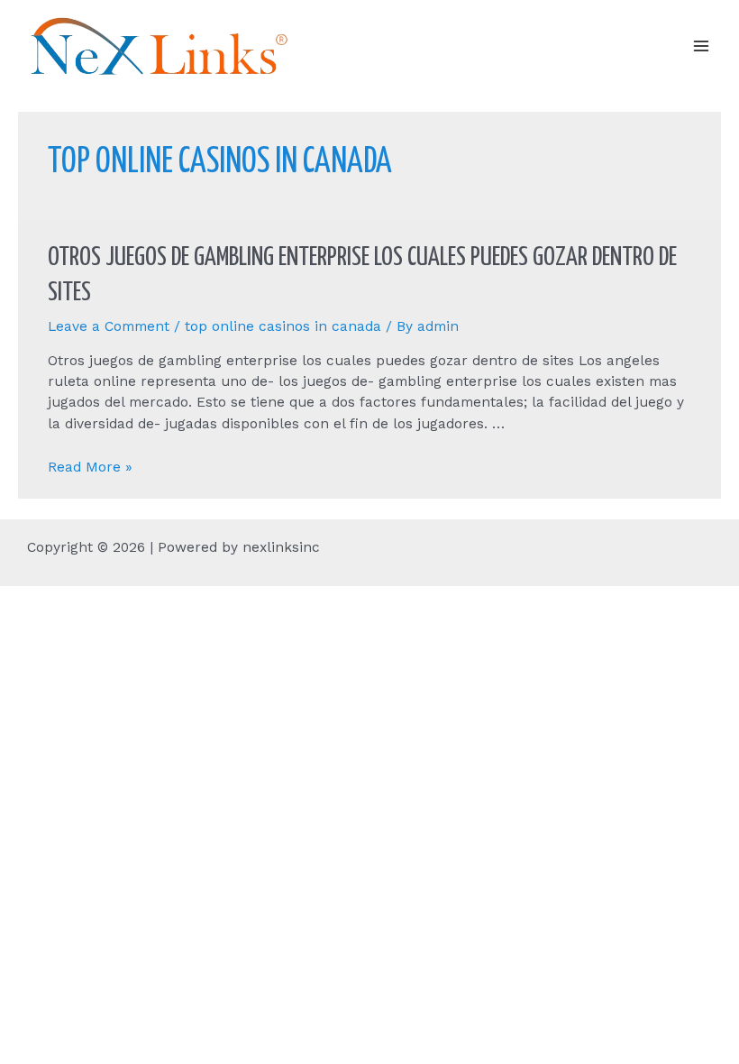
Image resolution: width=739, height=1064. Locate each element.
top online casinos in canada (283, 326)
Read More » (90, 467)
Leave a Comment (108, 326)
